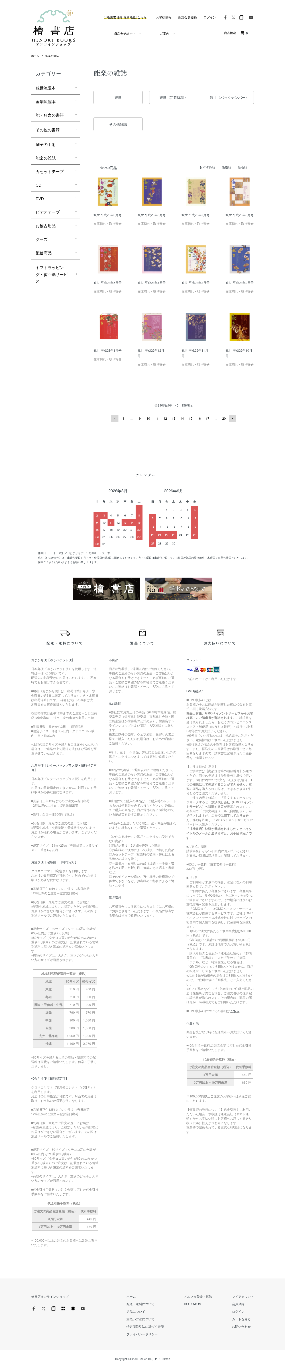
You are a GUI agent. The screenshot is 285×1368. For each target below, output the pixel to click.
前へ (114, 418)
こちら (234, 1011)
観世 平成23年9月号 (108, 215)
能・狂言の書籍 (50, 115)
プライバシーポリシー (142, 1334)
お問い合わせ (241, 1326)
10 (148, 418)
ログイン (210, 17)
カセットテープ (50, 171)
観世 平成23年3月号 (195, 282)
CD (38, 185)
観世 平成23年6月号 (240, 215)
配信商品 (44, 252)
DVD (40, 198)
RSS (187, 1304)
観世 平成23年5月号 (108, 282)
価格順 (226, 167)
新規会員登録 (187, 17)
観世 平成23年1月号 (108, 350)
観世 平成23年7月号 (195, 215)
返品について (135, 1311)
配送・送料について (140, 1304)
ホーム (35, 56)
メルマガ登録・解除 (198, 1296)
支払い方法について (140, 1319)
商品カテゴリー (124, 33)
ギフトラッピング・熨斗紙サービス (52, 274)
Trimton (165, 1359)
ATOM (197, 1304)
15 (190, 418)
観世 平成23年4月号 (152, 282)
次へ (232, 418)
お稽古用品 (46, 225)
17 (207, 418)
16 (199, 418)
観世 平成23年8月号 (152, 215)
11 (157, 418)
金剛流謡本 (46, 101)
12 (165, 418)
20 (224, 418)
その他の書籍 (48, 129)
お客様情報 (163, 17)
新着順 (242, 167)
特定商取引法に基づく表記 (145, 1326)
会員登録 (238, 1304)
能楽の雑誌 (52, 56)
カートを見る (241, 1319)
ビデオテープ (48, 212)
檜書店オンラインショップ (50, 1296)
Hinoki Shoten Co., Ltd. (144, 1359)
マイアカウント (243, 1296)
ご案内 (164, 33)
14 (182, 418)
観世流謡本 (46, 88)
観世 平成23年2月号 (240, 282)
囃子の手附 (46, 144)
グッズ (42, 239)
